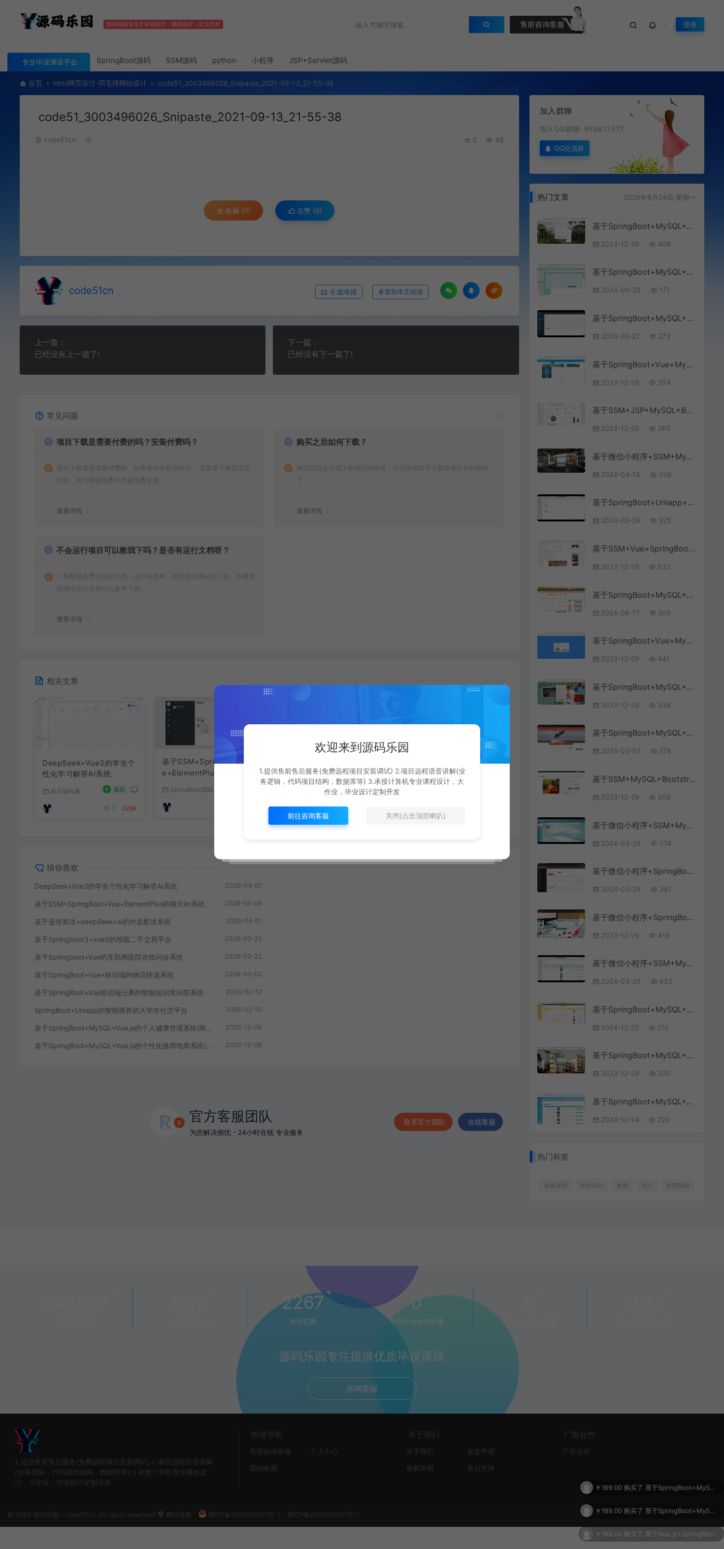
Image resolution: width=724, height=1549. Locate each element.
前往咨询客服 (308, 815)
